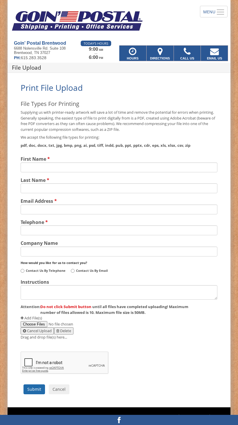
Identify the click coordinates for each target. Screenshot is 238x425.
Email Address (39, 200)
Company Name (39, 242)
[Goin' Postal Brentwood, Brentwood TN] (119, 20)
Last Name (35, 179)
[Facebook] (119, 420)
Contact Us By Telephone (46, 271)
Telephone (34, 221)
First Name (35, 158)
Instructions (35, 281)
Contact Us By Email (92, 271)
